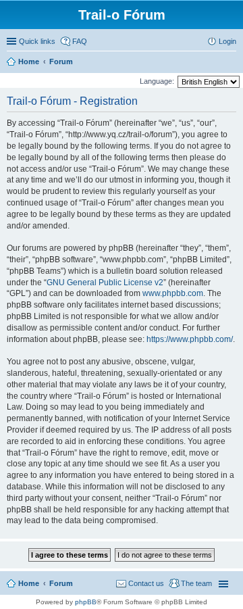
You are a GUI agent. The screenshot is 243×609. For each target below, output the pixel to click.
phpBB (86, 602)
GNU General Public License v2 (105, 282)
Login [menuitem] (227, 41)
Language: (157, 81)
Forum (61, 583)
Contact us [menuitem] (146, 583)
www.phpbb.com (172, 293)
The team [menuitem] (196, 583)
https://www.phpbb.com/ (189, 339)
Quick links (37, 41)
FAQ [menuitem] (79, 41)
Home (28, 583)
